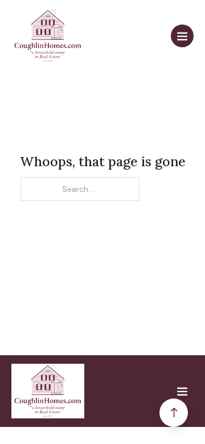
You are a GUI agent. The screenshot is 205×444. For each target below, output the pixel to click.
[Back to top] (173, 412)
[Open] (182, 36)
